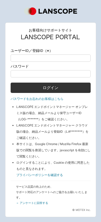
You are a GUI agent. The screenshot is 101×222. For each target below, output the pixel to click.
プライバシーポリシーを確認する (39, 175)
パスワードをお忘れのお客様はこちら (37, 99)
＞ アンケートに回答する (32, 203)
